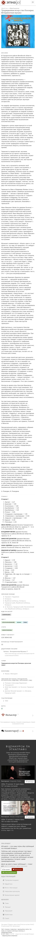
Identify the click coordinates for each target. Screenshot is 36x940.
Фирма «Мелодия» (11, 674)
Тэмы (6, 903)
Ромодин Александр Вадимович (16, 683)
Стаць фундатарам (10, 872)
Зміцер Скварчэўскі (17, 816)
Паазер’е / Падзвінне (12, 597)
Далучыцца (18, 869)
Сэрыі (6, 918)
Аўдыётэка (4, 8)
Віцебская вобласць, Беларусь (15, 601)
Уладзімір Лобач (15, 781)
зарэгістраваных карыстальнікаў (15, 866)
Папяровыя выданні (11, 880)
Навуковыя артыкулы (12, 891)
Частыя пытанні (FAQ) (27, 924)
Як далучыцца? (5, 926)
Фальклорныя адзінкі (11, 895)
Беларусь (8, 599)
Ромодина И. (9, 685)
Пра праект (6, 869)
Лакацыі (7, 907)
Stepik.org (12, 758)
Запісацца (30, 781)
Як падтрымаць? (15, 926)
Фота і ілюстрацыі (10, 888)
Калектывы (8, 914)
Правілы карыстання (14, 924)
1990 (6, 701)
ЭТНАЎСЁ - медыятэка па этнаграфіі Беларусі (21, 934)
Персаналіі (8, 911)
